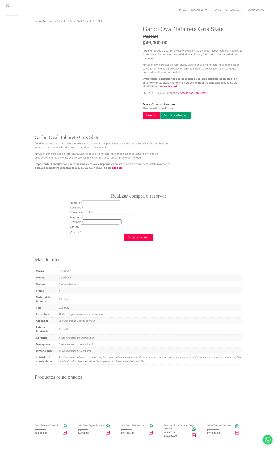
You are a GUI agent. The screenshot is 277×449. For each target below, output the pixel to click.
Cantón (75, 227)
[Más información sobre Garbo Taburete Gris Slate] (237, 432)
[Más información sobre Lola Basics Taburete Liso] (151, 432)
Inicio (38, 21)
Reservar (151, 115)
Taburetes (62, 21)
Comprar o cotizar (138, 237)
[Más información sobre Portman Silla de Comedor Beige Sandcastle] (194, 435)
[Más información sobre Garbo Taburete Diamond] (65, 432)
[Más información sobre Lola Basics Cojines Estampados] (108, 432)
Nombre (76, 202)
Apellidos (76, 207)
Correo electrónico (82, 212)
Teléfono (76, 217)
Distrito (75, 231)
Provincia (76, 222)
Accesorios (49, 21)
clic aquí (171, 86)
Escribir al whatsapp (176, 115)
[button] (268, 440)
